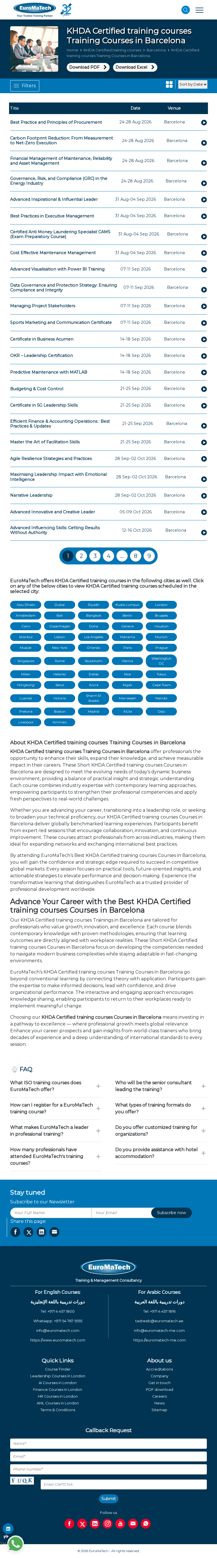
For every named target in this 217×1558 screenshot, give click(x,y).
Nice (127, 674)
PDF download (159, 1389)
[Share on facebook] (15, 1232)
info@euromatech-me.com (159, 1330)
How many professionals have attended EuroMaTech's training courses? (46, 1156)
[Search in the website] (185, 10)
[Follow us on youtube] (120, 1524)
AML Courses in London (58, 1403)
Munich (161, 637)
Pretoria (25, 711)
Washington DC (161, 660)
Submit (108, 1498)
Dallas (94, 674)
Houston (161, 626)
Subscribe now (171, 1212)
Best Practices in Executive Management (52, 216)
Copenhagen (59, 626)
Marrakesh (127, 698)
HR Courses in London (58, 1396)
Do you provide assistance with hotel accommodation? (156, 1153)
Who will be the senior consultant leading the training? (153, 1086)
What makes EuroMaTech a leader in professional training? (49, 1131)
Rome (60, 661)
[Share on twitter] (28, 1232)
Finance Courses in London (57, 1389)
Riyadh (93, 605)
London (161, 605)
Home (72, 50)
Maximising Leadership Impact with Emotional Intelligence (58, 477)
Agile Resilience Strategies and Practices (51, 458)
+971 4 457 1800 (61, 1311)
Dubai (60, 605)
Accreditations (159, 1369)
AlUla (127, 711)
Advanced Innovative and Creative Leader (52, 511)
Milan (25, 674)
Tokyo (161, 674)
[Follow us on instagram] (107, 1524)
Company (159, 1376)
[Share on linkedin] (41, 1232)
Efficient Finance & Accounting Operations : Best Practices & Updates (60, 424)
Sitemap (159, 1410)
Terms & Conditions (57, 1410)
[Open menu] (199, 10)
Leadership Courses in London (57, 1376)
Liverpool (25, 722)
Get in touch (159, 1383)
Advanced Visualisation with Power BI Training (57, 269)
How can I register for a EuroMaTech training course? (51, 1108)
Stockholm (94, 661)
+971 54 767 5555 (68, 1321)
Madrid (93, 711)
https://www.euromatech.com (57, 1340)
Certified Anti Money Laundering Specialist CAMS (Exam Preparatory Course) (60, 234)
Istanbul (25, 637)
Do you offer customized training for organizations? (156, 1131)
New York (59, 647)
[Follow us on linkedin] (95, 1524)
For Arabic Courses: (159, 1292)
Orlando (93, 647)
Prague (161, 647)
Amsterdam (26, 615)
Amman (60, 722)
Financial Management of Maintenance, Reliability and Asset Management (61, 161)
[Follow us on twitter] (82, 1524)
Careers (159, 1396)
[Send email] (133, 1524)
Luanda (25, 698)
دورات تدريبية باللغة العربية (159, 1301)
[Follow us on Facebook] (69, 1524)
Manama (127, 637)
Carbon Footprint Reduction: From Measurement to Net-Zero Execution (61, 140)
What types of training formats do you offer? (153, 1108)
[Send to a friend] (54, 1232)
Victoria (59, 698)
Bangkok (93, 615)
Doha (93, 626)
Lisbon (59, 637)
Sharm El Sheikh (93, 698)
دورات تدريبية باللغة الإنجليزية (58, 1301)
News (159, 1403)
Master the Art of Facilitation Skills (45, 441)
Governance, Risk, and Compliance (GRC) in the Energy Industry (58, 181)
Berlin (127, 615)
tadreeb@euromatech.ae (159, 1321)
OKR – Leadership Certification (41, 355)
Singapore (26, 661)
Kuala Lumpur (128, 605)
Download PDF (84, 67)
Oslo (161, 711)
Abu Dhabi (26, 605)
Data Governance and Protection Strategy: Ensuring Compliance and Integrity (63, 288)
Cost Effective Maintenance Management (53, 252)
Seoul (59, 685)
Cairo (25, 626)
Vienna (127, 661)
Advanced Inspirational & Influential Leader (54, 199)
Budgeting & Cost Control (36, 388)
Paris (127, 647)
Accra (93, 685)
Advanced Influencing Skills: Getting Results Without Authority (55, 530)
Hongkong (25, 685)
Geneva (127, 626)
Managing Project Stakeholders (42, 305)
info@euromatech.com (57, 1330)
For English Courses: (58, 1292)
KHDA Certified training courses (112, 50)
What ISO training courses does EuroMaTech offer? (45, 1086)
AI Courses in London (58, 1383)
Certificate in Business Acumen (41, 339)
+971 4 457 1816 (162, 1311)
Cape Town (161, 685)
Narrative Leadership (31, 495)
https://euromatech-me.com (159, 1340)
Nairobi (161, 698)
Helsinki (59, 674)
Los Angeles (93, 637)
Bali (60, 615)
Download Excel (131, 67)
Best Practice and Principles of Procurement (56, 122)
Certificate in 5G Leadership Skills (44, 405)
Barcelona (156, 50)
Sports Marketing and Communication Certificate (61, 322)
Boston (60, 711)
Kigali (127, 685)
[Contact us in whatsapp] (146, 1524)
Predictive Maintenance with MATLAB (48, 372)
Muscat (26, 647)
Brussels (161, 615)
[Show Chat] (15, 1544)
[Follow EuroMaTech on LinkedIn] (8, 1528)
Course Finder (58, 1369)
